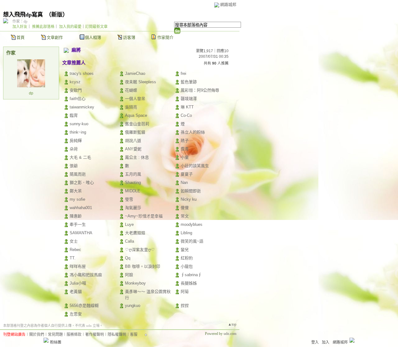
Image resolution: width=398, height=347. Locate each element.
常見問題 (55, 334)
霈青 (185, 149)
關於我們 (36, 334)
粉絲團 (55, 342)
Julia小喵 (78, 283)
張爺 (74, 165)
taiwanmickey (82, 107)
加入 (325, 342)
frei (183, 73)
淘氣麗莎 (133, 207)
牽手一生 (78, 224)
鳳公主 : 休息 (137, 157)
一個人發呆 (135, 98)
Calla (129, 241)
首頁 (20, 37)
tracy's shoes (82, 73)
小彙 (185, 157)
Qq (127, 258)
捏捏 (185, 305)
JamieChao (135, 73)
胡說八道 (133, 140)
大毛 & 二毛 (80, 157)
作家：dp (19, 21)
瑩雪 (129, 199)
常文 (185, 216)
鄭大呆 (76, 191)
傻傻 (185, 207)
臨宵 (74, 115)
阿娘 (129, 274)
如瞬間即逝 (191, 191)
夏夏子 (187, 174)
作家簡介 (165, 37)
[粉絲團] (46, 340)
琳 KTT (187, 107)
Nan (184, 182)
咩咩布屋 (78, 266)
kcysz (75, 82)
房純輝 (76, 140)
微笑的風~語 (192, 241)
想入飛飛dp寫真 (23, 14)
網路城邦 (228, 4)
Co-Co (186, 115)
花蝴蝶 (131, 90)
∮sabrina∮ (191, 274)
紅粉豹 (187, 258)
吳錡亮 (131, 107)
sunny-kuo (79, 123)
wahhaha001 (81, 207)
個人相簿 (93, 37)
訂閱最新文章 (96, 27)
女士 (74, 241)
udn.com (230, 333)
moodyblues (191, 224)
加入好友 (19, 27)
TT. (73, 258)
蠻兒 (185, 249)
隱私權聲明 (117, 334)
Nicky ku (189, 199)
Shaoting (133, 182)
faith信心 (78, 98)
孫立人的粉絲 (193, 132)
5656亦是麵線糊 (84, 305)
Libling (186, 233)
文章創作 (55, 37)
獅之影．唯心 (82, 182)
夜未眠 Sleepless (140, 82)
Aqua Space (136, 115)
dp (31, 93)
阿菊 (185, 291)
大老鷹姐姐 (135, 233)
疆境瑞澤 (189, 98)
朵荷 (74, 149)
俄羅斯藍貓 (135, 132)
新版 (56, 14)
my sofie (77, 199)
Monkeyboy (135, 283)
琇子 (185, 140)
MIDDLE (132, 191)
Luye (129, 224)
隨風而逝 (78, 174)
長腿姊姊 (189, 283)
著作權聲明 (94, 334)
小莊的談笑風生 (195, 165)
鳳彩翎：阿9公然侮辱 (200, 90)
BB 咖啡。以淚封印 (142, 266)
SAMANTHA (81, 233)
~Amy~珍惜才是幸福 (144, 216)
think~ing (78, 132)
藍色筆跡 (189, 82)
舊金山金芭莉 (137, 123)
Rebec (75, 249)
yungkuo (132, 305)
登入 (315, 342)
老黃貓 (76, 291)
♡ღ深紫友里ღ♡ (140, 249)
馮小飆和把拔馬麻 (86, 274)
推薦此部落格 (43, 27)
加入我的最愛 (70, 27)
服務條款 (74, 334)
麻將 (76, 50)
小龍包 (187, 266)
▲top (232, 324)
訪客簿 (129, 37)
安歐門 (76, 90)
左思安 (76, 314)
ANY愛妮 (133, 149)
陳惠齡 (76, 216)
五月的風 (133, 174)
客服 (133, 334)
